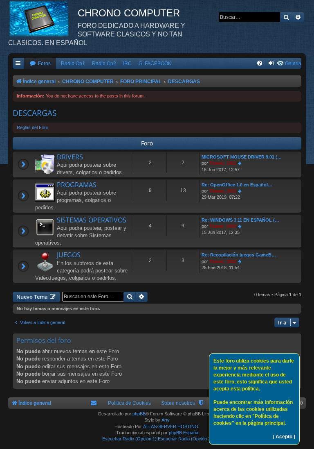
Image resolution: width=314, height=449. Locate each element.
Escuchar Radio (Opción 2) (185, 438)
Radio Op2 (104, 63)
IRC (127, 63)
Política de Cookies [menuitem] (129, 403)
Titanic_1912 (222, 163)
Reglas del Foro (32, 127)
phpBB (139, 413)
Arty (165, 419)
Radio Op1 (73, 63)
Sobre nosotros (178, 403)
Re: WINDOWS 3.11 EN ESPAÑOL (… (240, 220)
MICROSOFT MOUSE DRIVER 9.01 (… (242, 156)
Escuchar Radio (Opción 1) (129, 438)
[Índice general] (43, 18)
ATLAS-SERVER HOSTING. (171, 426)
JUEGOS (69, 254)
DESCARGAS (34, 113)
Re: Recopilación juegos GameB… (239, 254)
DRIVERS (70, 156)
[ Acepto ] (284, 437)
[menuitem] (40, 63)
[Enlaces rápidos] (18, 63)
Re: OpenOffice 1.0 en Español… (237, 184)
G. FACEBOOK (155, 63)
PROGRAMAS (76, 184)
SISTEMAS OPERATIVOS (91, 219)
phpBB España (183, 432)
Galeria (293, 63)
